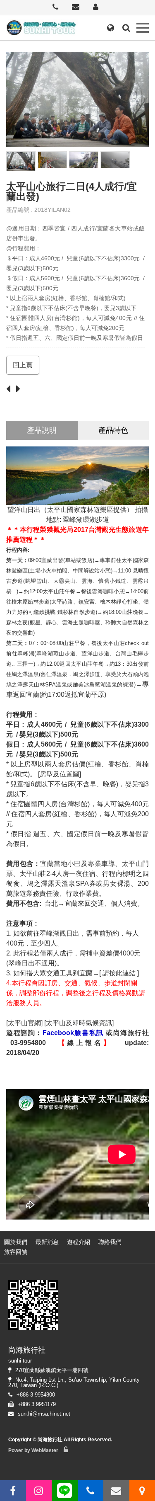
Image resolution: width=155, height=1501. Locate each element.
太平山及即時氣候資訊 (79, 1022)
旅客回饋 (15, 1252)
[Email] (75, 7)
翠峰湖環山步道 (56, 653)
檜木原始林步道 (31, 602)
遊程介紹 (78, 1242)
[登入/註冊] (95, 7)
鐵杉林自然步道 (76, 612)
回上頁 (23, 365)
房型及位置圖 (59, 774)
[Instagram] (39, 1490)
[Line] (65, 1490)
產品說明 (42, 430)
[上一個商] (10, 389)
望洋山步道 (95, 653)
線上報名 (85, 1042)
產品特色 (113, 430)
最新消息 (47, 1242)
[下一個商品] (20, 389)
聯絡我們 (110, 1242)
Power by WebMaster (33, 1450)
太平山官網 (24, 1022)
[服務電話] (55, 7)
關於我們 (15, 1242)
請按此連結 (119, 973)
